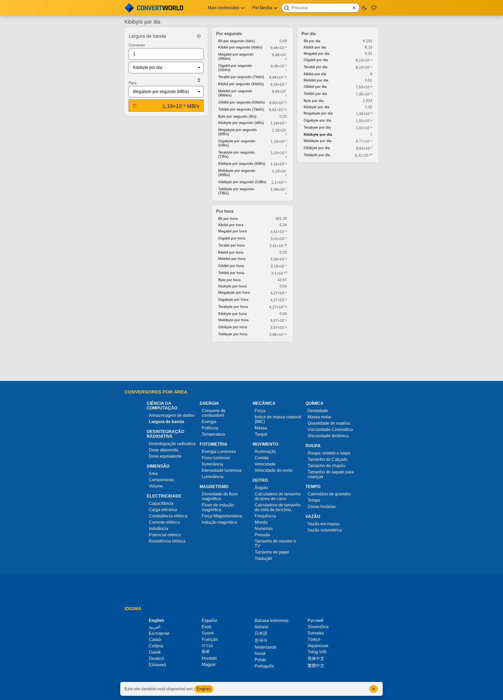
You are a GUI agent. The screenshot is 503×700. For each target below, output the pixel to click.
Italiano (261, 627)
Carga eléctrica (163, 509)
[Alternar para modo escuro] (364, 8)
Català (155, 639)
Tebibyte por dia (317, 155)
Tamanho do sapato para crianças (331, 474)
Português (264, 666)
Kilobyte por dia (316, 107)
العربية (154, 627)
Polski (260, 660)
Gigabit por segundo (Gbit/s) (235, 67)
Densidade (318, 410)
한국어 (261, 640)
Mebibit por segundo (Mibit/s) (235, 93)
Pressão (262, 535)
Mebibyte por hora (233, 320)
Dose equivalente (165, 456)
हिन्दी (205, 652)
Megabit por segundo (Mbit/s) (236, 56)
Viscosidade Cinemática (330, 429)
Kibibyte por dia (318, 134)
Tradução (263, 558)
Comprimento (161, 480)
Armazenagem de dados (171, 415)
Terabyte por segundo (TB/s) (236, 154)
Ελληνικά (157, 665)
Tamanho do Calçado (327, 459)
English (204, 689)
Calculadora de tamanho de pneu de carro (277, 496)
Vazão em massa (324, 524)
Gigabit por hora (231, 238)
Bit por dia (312, 41)
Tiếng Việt (317, 652)
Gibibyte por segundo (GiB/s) (242, 182)
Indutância (158, 528)
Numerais (264, 528)
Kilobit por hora (230, 225)
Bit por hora (228, 218)
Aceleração (265, 451)
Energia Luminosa (219, 451)
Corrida (262, 458)
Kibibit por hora (230, 252)
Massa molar (319, 417)
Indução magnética (219, 522)
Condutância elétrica (168, 516)
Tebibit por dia (315, 93)
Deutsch (156, 658)
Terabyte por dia (317, 127)
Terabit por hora (231, 245)
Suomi (208, 633)
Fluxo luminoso (216, 458)
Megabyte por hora (234, 292)
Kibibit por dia (315, 74)
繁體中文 (316, 665)
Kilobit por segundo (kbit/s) (240, 47)
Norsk (260, 653)
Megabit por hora (232, 231)
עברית (207, 645)
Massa (261, 428)
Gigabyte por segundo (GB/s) (236, 143)
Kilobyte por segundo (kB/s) (241, 123)
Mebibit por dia (316, 80)
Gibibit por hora (231, 266)
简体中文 (316, 658)
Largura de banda (166, 421)
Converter (137, 45)
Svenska (316, 633)
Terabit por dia (315, 67)
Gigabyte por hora (233, 299)
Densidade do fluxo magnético (220, 496)
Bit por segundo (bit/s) (236, 41)
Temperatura (213, 434)
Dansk (155, 652)
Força (260, 410)
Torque (261, 434)
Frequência (265, 516)
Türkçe (314, 639)
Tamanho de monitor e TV (275, 543)
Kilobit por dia (315, 47)
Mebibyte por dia (317, 141)
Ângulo (261, 487)
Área (153, 473)
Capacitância (161, 503)
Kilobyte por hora (232, 286)
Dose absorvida (163, 450)
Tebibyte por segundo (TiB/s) (236, 191)
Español (209, 620)
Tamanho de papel (272, 552)
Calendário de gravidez (329, 494)
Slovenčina (318, 627)
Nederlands (265, 647)
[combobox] (320, 8)
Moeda (261, 522)
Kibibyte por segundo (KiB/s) (241, 163)
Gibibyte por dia (317, 148)
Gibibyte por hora (232, 327)
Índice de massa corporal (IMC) (278, 419)
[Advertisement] (251, 362)
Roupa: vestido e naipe (329, 453)
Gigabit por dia (316, 60)
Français (210, 639)
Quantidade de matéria (329, 423)
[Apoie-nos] (374, 8)
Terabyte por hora (233, 306)
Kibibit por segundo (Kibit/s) (241, 84)
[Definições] (199, 36)
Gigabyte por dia (317, 120)
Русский (315, 620)
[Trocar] (199, 80)
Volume (156, 486)
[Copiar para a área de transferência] (134, 105)
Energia (209, 421)
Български (159, 633)
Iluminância (212, 464)
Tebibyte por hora (232, 334)
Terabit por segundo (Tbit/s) (241, 77)
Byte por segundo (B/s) (237, 116)
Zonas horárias (322, 506)
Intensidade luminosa (222, 470)
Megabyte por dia (318, 113)
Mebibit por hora (231, 258)
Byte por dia (314, 101)
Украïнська (318, 645)
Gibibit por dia (315, 86)
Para (132, 83)
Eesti (206, 627)
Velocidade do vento (274, 470)
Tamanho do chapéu (327, 465)
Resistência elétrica (167, 541)
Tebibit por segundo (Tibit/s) (241, 109)
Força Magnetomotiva (222, 516)
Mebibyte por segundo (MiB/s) (236, 172)
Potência (210, 428)
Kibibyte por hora (232, 313)
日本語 (261, 633)
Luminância (212, 476)
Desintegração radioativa (172, 443)
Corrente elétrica (164, 522)
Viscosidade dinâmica (328, 436)
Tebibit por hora (231, 273)
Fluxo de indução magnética (218, 507)
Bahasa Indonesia (271, 620)
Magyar (209, 664)
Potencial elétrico (165, 535)
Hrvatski (209, 658)
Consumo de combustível (214, 413)
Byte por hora (229, 280)
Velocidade (265, 464)
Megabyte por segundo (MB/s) (237, 132)
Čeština (156, 646)
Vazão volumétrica (325, 530)
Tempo (314, 500)
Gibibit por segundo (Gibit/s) (241, 102)
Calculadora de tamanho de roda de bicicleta (277, 507)
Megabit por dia (317, 53)
